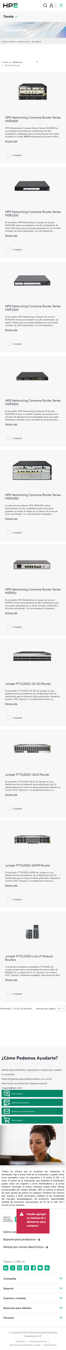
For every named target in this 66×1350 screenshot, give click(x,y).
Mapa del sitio (50, 1345)
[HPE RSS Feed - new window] (47, 1267)
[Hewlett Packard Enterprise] (10, 5)
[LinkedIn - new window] (5, 1267)
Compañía (10, 1278)
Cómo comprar (17, 1120)
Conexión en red (23, 41)
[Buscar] (45, 5)
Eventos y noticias (15, 1298)
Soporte (8, 1288)
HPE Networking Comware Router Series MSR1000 (33, 213)
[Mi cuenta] (51, 5)
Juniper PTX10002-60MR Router (27, 865)
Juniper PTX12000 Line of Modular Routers (29, 958)
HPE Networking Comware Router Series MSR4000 (33, 496)
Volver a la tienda (8, 41)
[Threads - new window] (26, 1267)
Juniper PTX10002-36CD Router (27, 774)
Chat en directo (17, 1093)
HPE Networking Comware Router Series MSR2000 (33, 307)
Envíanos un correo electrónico (23, 1111)
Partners (9, 1317)
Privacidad (20, 1341)
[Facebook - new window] (33, 1267)
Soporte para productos (20, 1102)
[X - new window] (12, 1267)
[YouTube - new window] (40, 1267)
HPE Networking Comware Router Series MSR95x (33, 591)
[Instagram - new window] (19, 1267)
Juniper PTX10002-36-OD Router (28, 683)
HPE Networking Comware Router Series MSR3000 (33, 402)
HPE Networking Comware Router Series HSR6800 (33, 119)
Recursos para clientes (17, 1308)
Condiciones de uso (38, 1341)
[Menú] (61, 5)
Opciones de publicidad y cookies (25, 1345)
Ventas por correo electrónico (23, 1247)
